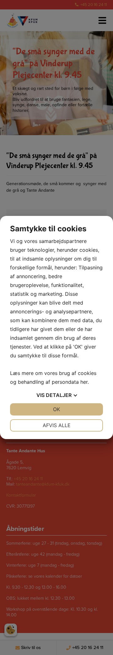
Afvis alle (57, 425)
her (84, 382)
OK (56, 409)
